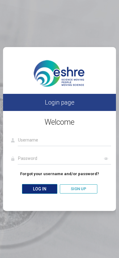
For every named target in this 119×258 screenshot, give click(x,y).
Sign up (78, 188)
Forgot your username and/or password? (59, 173)
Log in (39, 188)
